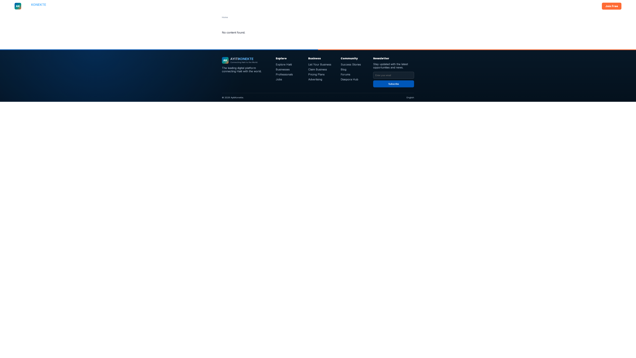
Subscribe (393, 84)
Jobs (343, 6)
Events (370, 6)
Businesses (295, 6)
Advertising (315, 79)
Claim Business (317, 69)
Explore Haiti (284, 64)
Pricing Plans (316, 74)
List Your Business (319, 64)
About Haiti (278, 6)
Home (265, 6)
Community (356, 6)
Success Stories (351, 64)
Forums (345, 74)
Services (331, 6)
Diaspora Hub (349, 79)
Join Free (611, 6)
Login (592, 6)
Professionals (314, 6)
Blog (343, 69)
